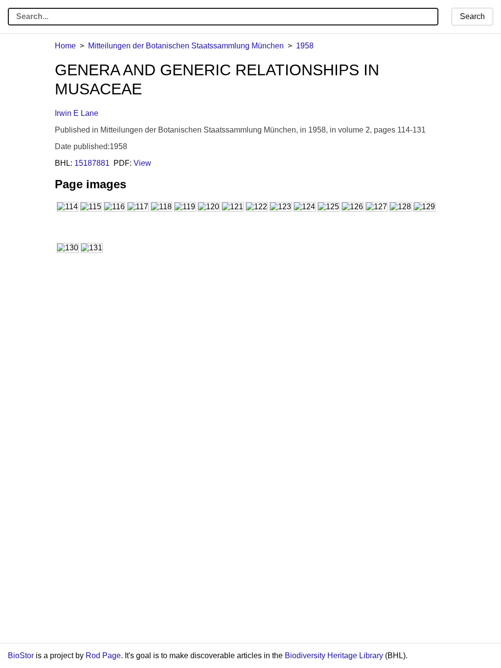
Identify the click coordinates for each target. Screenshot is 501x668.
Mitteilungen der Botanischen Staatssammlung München (186, 46)
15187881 (92, 163)
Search (472, 16)
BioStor (21, 655)
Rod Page (103, 655)
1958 (305, 46)
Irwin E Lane (76, 113)
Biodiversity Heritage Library (334, 655)
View (142, 163)
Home (65, 46)
